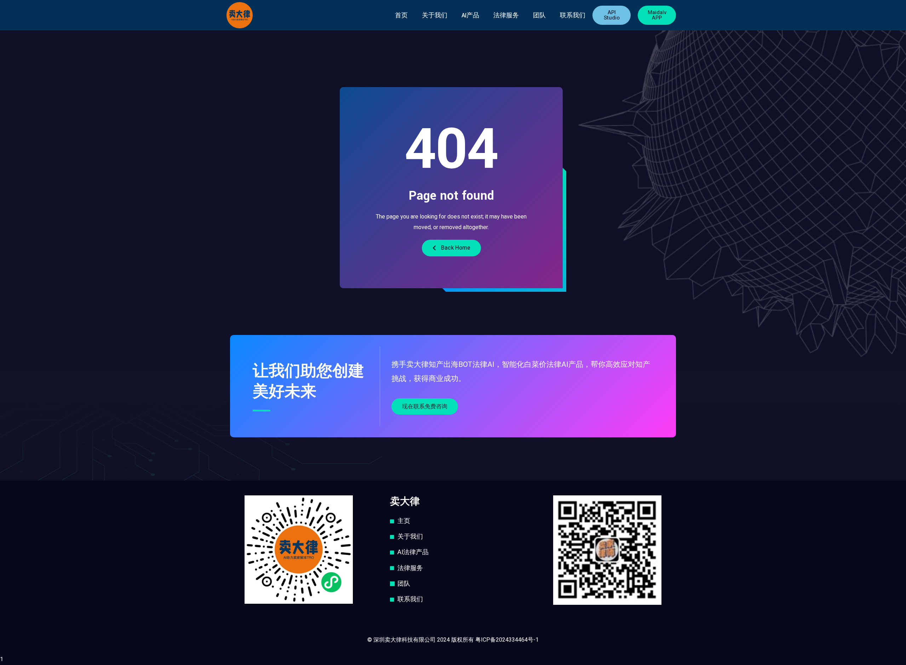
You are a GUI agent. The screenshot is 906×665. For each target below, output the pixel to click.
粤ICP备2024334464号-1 (507, 640)
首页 (401, 15)
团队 (539, 15)
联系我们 (572, 15)
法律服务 (506, 15)
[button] (611, 15)
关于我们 (434, 15)
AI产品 (470, 15)
